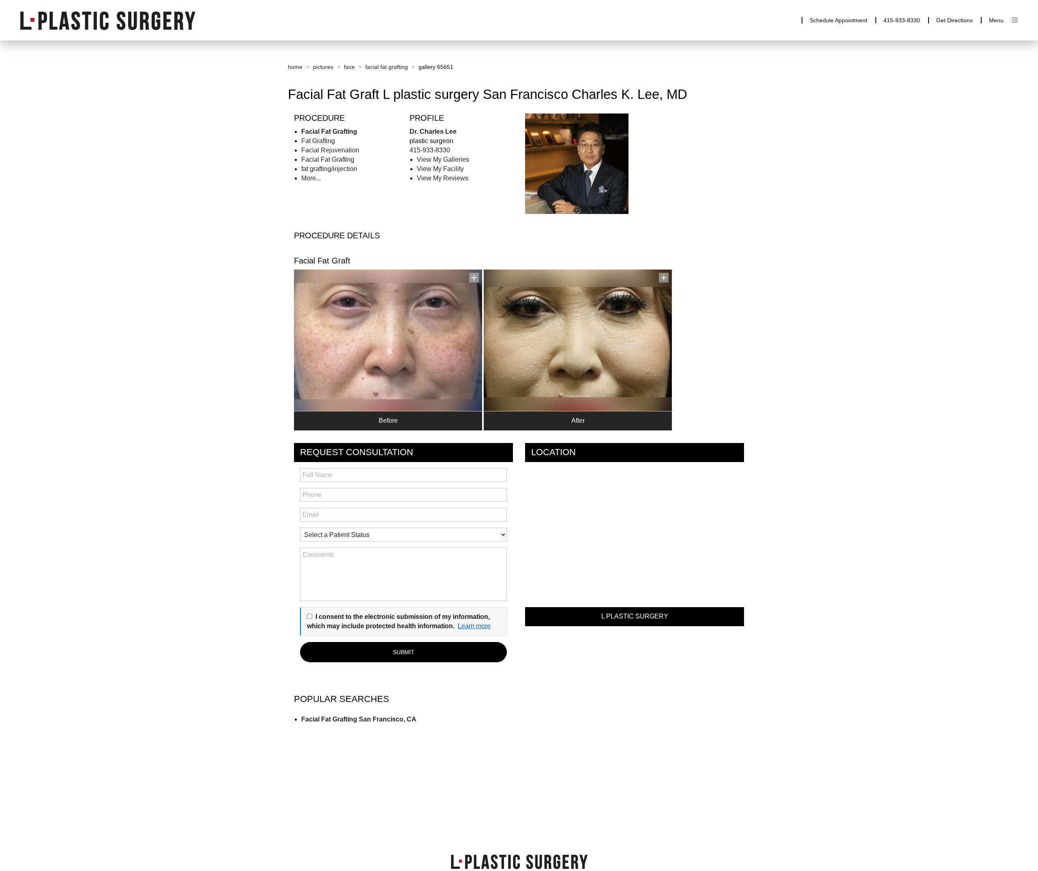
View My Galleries (443, 159)
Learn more (474, 626)
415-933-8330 (902, 20)
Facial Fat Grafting (386, 67)
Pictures (323, 67)
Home (295, 67)
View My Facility (440, 168)
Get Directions (954, 20)
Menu (996, 20)
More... (311, 178)
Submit (403, 652)
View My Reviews (442, 178)
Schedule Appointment (838, 20)
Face (349, 67)
